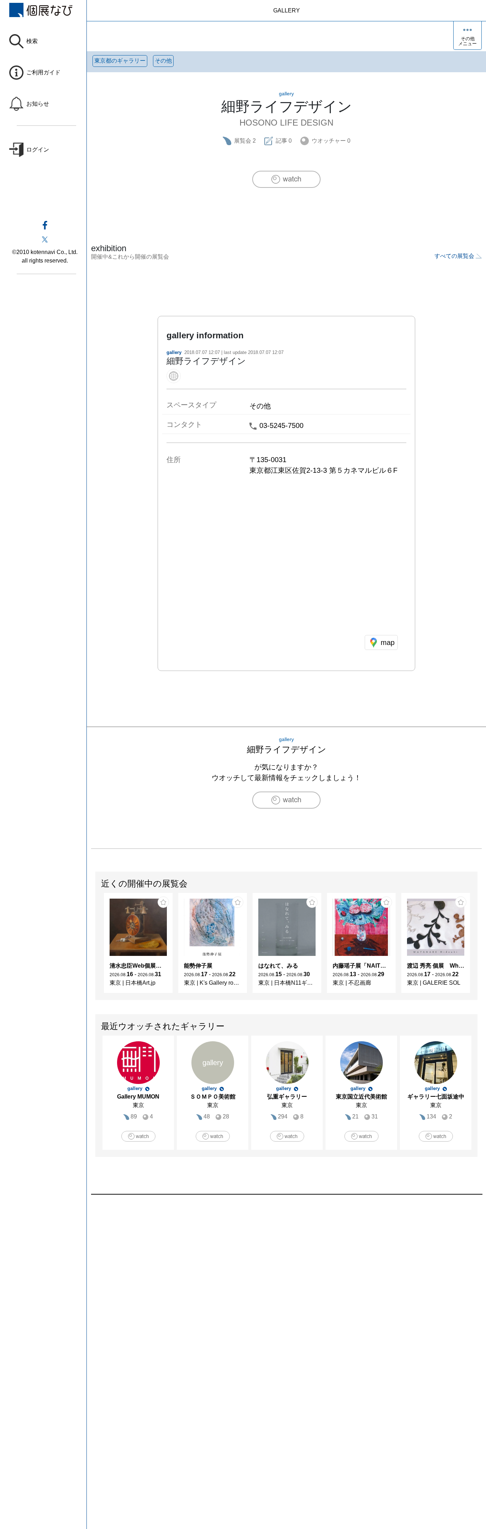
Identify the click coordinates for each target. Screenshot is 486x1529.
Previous (95, 946)
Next (477, 946)
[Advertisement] (286, 1275)
